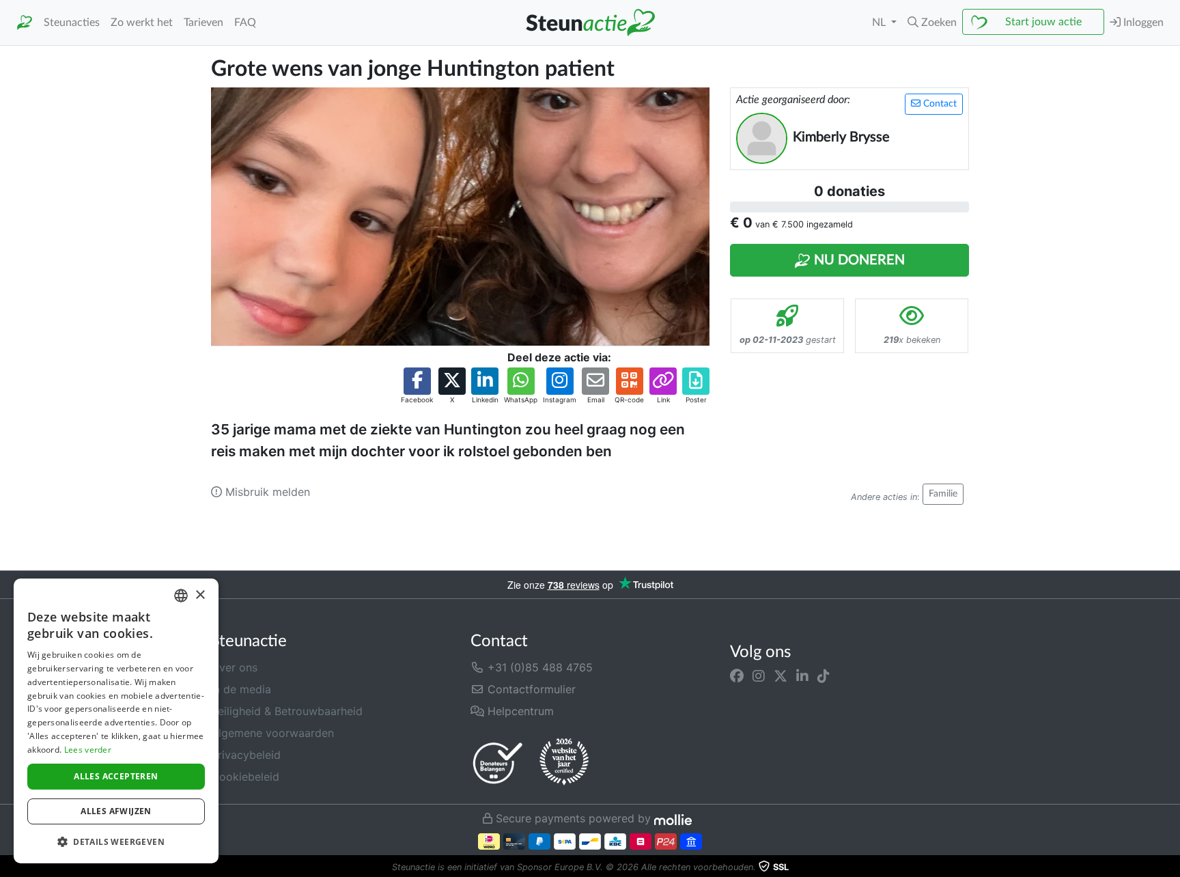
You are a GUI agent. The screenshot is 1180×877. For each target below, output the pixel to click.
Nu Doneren (858, 260)
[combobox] (181, 595)
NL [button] (880, 22)
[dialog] (116, 721)
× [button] (200, 595)
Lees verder (87, 749)
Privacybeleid (246, 755)
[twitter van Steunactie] (780, 675)
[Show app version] (1170, 867)
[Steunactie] (24, 23)
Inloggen (1142, 22)
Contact (939, 104)
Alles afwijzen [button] (116, 811)
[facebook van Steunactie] (737, 675)
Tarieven (203, 22)
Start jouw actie (1043, 21)
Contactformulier (530, 689)
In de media (241, 689)
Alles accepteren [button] (116, 776)
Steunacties (72, 22)
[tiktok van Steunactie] (823, 675)
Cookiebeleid (245, 776)
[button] (932, 22)
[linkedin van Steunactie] (802, 675)
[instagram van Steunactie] (759, 675)
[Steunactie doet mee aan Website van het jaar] (564, 762)
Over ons (234, 667)
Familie (943, 494)
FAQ (245, 22)
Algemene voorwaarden (272, 733)
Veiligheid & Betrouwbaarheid (287, 711)
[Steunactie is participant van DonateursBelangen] (497, 762)
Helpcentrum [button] (519, 711)
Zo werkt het (142, 22)
